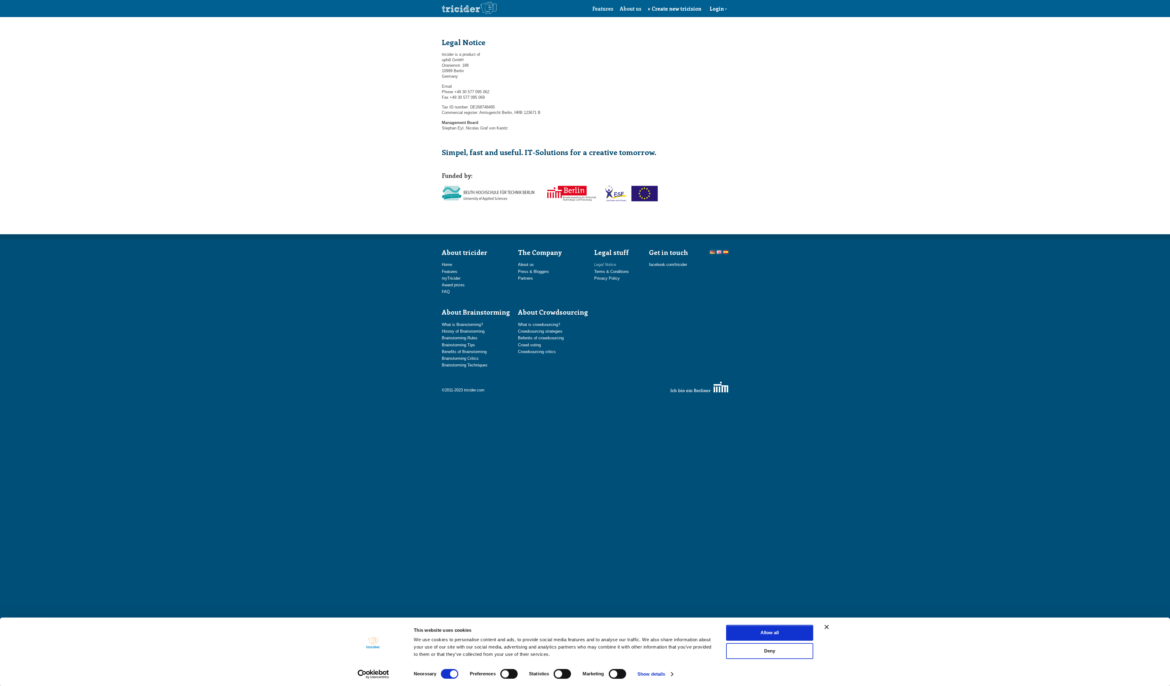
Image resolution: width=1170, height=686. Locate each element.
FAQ (446, 291)
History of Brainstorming (463, 331)
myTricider (451, 278)
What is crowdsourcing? (539, 324)
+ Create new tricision (674, 8)
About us (630, 8)
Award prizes (453, 285)
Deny (769, 650)
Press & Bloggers (533, 271)
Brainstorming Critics (460, 358)
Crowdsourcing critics (537, 351)
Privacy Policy (607, 278)
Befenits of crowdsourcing (541, 338)
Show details (651, 674)
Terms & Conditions (611, 271)
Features (602, 8)
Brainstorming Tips (458, 345)
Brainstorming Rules (459, 338)
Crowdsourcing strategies (540, 331)
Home (447, 264)
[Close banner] (826, 627)
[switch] (509, 674)
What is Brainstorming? (462, 324)
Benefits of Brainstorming (464, 351)
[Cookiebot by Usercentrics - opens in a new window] (373, 674)
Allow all (769, 632)
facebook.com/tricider (668, 264)
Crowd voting (529, 345)
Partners (525, 278)
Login (717, 8)
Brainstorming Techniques (465, 365)
